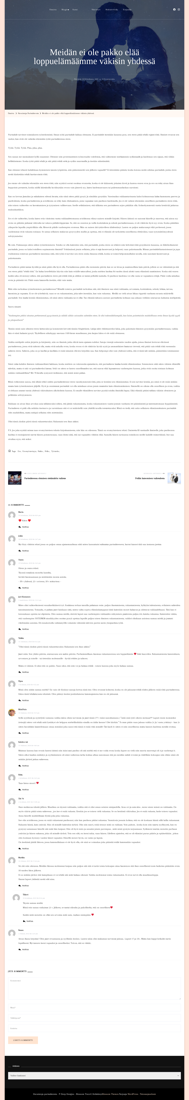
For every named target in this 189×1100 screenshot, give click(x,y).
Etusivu (53, 9)
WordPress (133, 1094)
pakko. (40, 451)
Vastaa (25, 527)
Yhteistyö (96, 9)
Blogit (64, 9)
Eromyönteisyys (29, 451)
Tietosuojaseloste (148, 1094)
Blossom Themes (110, 1094)
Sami (75, 9)
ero (19, 451)
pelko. (47, 451)
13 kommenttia (108, 79)
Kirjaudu (127, 9)
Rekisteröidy (112, 9)
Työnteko (55, 451)
